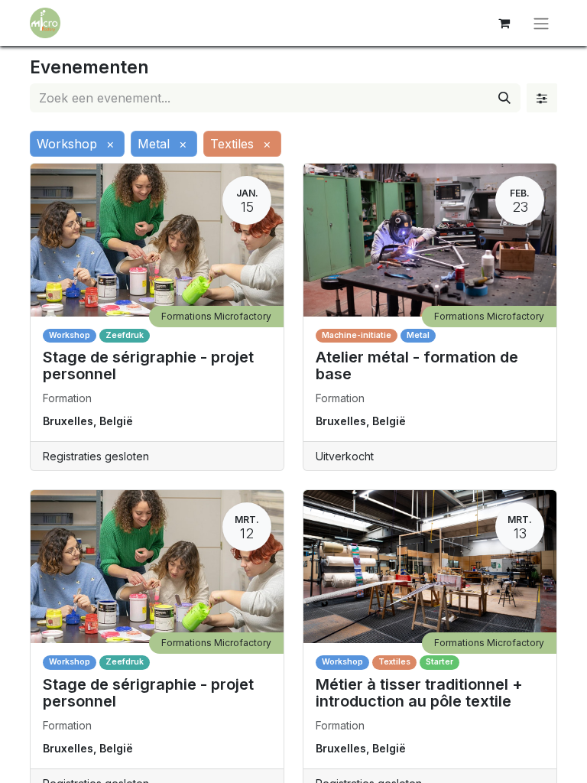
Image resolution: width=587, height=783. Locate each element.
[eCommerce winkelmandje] (503, 23)
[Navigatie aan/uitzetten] (541, 23)
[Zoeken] (504, 97)
